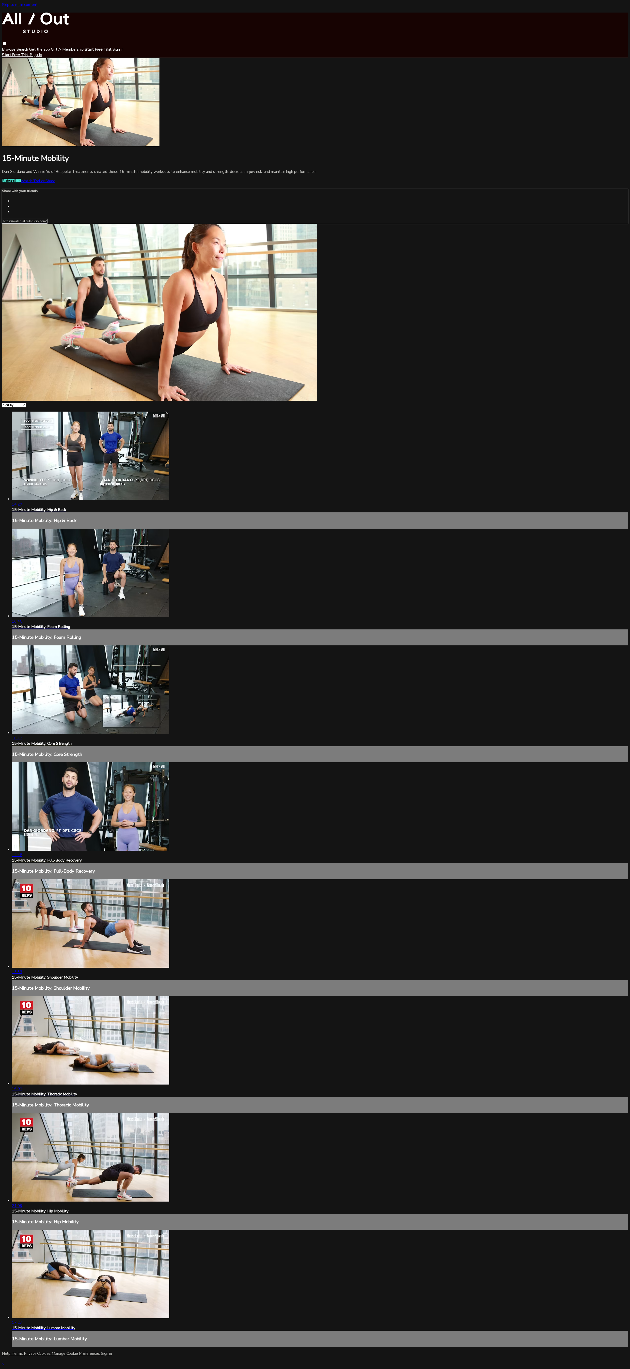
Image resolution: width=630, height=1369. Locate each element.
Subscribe (11, 181)
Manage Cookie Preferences (76, 1353)
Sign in (118, 49)
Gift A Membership (67, 49)
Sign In (36, 55)
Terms (18, 1353)
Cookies (44, 1353)
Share (50, 181)
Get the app (39, 49)
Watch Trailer (33, 181)
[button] (4, 43)
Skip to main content (20, 4)
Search (22, 49)
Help (7, 1353)
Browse (9, 49)
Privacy (30, 1353)
